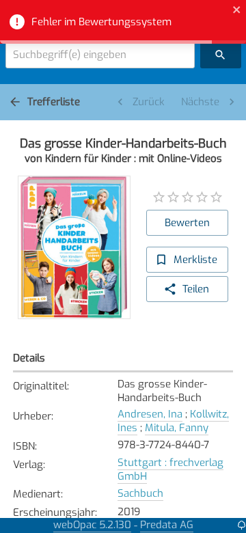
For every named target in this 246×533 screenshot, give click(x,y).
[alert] (123, 22)
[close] (237, 11)
